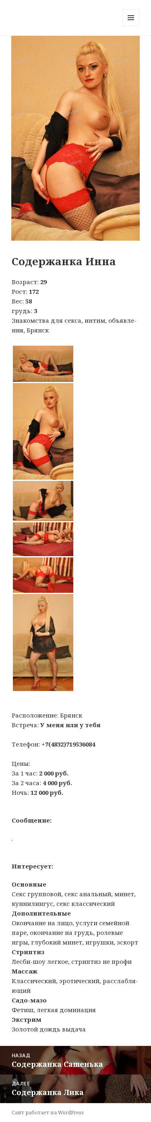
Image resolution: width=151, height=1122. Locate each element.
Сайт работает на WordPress (48, 1112)
